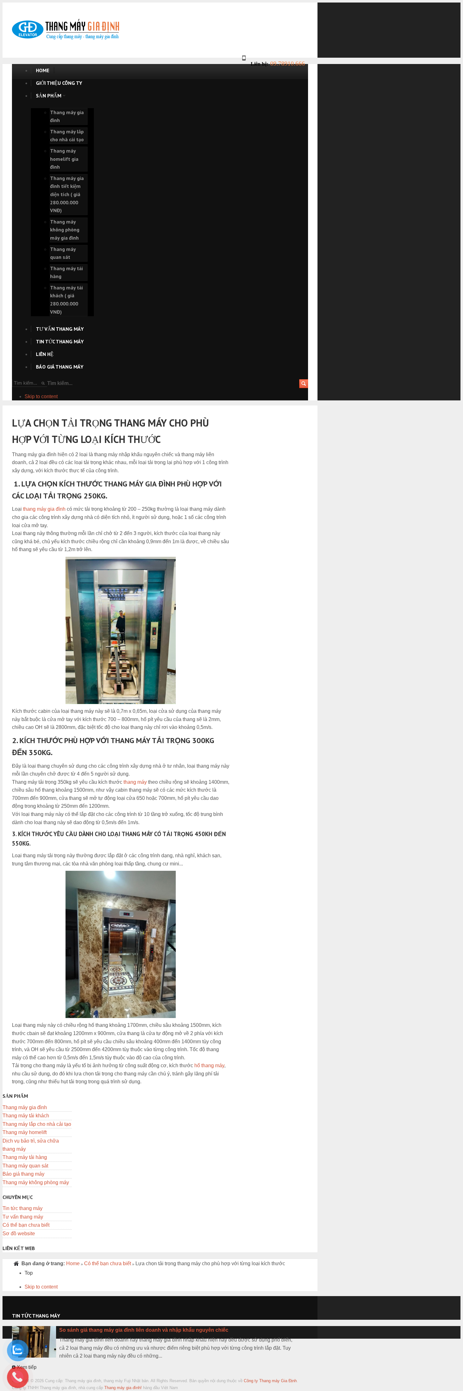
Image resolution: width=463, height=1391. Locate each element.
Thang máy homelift (25, 1132)
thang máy (135, 782)
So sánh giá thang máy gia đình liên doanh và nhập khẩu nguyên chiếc (143, 1330)
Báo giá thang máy (23, 1174)
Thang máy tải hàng (25, 1157)
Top (29, 1273)
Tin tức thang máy (23, 1208)
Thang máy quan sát (25, 1165)
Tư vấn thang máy (23, 1216)
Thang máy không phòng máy (36, 1182)
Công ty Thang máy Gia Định (270, 1380)
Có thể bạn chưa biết (26, 1225)
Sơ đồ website (19, 1233)
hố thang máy (209, 1065)
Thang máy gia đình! (123, 1387)
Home (73, 1263)
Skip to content (41, 396)
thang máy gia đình (44, 509)
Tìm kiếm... (59, 383)
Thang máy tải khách (26, 1115)
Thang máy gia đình (25, 1107)
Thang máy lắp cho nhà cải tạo (37, 1124)
